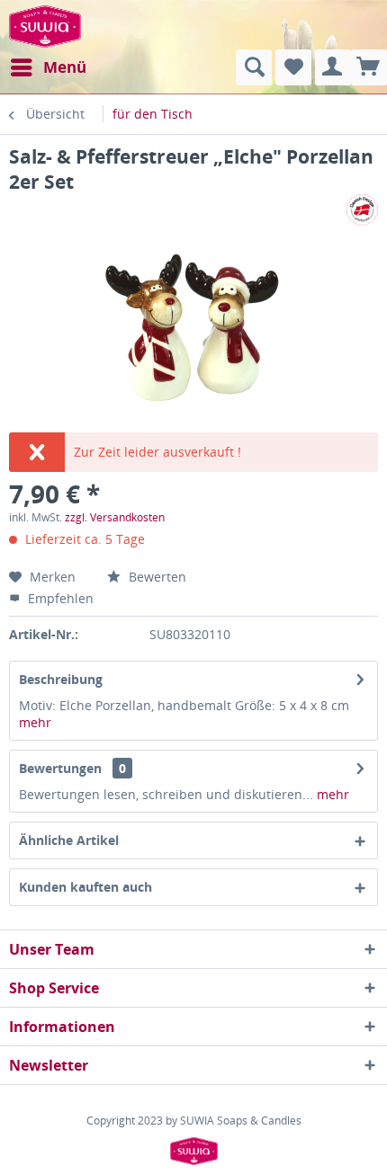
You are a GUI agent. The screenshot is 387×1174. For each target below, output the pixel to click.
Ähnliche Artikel (69, 840)
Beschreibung (61, 679)
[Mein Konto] (333, 67)
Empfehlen (59, 598)
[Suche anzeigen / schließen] (254, 67)
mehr (35, 722)
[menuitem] (47, 67)
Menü (64, 67)
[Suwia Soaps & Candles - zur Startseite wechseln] (45, 24)
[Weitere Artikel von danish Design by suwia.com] (362, 210)
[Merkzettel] (293, 67)
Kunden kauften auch (85, 886)
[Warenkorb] (369, 67)
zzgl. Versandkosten (115, 517)
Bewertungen (60, 768)
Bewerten (155, 576)
